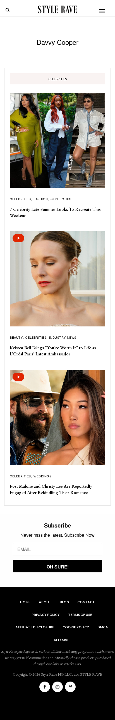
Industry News (62, 337)
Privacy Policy (46, 614)
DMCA (102, 627)
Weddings (42, 476)
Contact (86, 602)
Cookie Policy (76, 627)
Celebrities (20, 199)
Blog (64, 602)
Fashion (40, 199)
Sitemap (62, 640)
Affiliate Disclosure (34, 627)
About (45, 602)
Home (25, 602)
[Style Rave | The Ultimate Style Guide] (57, 9)
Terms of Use (80, 614)
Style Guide (61, 199)
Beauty (16, 337)
